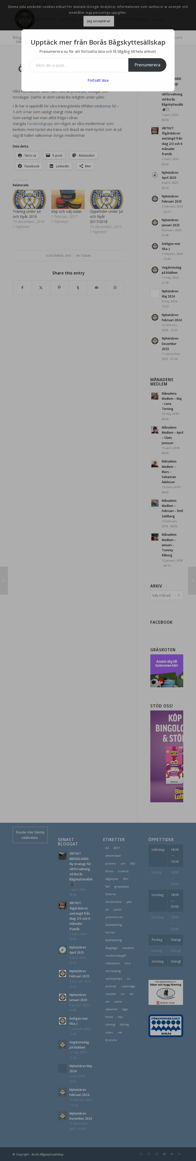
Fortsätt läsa (98, 80)
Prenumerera (147, 65)
